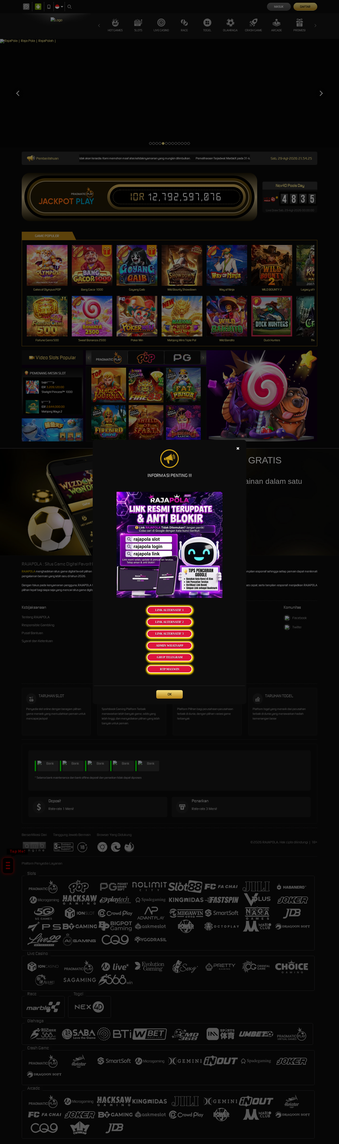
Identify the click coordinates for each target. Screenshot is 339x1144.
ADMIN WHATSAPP (169, 645)
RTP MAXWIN (169, 669)
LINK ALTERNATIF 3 (169, 633)
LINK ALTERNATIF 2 (169, 622)
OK (170, 694)
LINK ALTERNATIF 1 (169, 610)
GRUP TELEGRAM (169, 657)
